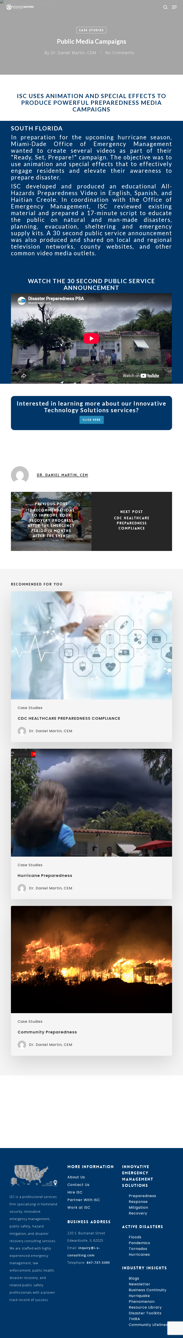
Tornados (138, 1248)
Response (138, 1201)
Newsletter (139, 1284)
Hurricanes (139, 1254)
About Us (76, 1177)
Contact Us (78, 1184)
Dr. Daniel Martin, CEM (73, 52)
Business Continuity (147, 1290)
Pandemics (139, 1242)
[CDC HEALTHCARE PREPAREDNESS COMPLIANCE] (132, 521)
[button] (174, 7)
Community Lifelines (148, 1324)
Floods (135, 1237)
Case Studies (91, 30)
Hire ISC (75, 1192)
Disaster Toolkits (145, 1313)
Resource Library (145, 1307)
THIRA (134, 1319)
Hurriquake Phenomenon (142, 1298)
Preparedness (142, 1195)
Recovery (138, 1213)
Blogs (134, 1278)
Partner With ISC (83, 1199)
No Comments (119, 52)
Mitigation (138, 1207)
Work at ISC (78, 1207)
